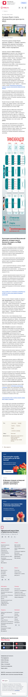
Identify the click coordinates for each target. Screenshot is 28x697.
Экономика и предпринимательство (6, 559)
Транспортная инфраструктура (5, 602)
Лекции (16, 619)
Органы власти (18, 571)
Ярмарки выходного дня (6, 600)
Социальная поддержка (20, 551)
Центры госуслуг (18, 554)
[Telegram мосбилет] (16, 625)
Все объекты (4, 604)
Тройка (13, 425)
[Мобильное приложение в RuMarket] (20, 647)
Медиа (2, 577)
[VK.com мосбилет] (19, 625)
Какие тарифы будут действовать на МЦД (11, 291)
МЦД (12, 428)
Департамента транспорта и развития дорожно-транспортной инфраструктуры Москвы (13, 87)
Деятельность (4, 570)
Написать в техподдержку (20, 590)
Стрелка (18, 425)
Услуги (16, 542)
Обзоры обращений (19, 597)
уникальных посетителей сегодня (12, 672)
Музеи (16, 617)
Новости (5, 11)
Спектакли (17, 612)
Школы (2, 598)
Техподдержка (5, 658)
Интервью (3, 573)
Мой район (4, 586)
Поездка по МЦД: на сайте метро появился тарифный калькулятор (13, 293)
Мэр (2, 567)
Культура (3, 554)
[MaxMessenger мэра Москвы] (2, 579)
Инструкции (17, 588)
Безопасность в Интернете (7, 621)
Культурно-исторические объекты (7, 593)
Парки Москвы (4, 620)
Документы (17, 575)
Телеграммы (4, 575)
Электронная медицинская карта (7, 617)
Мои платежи (18, 558)
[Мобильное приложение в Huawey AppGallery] (20, 643)
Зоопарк (16, 614)
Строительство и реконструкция (5, 552)
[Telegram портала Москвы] (8, 537)
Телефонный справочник (20, 595)
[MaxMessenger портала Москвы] (2, 537)
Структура (17, 570)
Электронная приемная (20, 593)
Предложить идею (19, 592)
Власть (16, 567)
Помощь (17, 586)
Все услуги (17, 553)
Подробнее (17, 690)
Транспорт (13, 433)
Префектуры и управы (20, 573)
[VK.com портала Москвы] (5, 537)
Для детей (17, 615)
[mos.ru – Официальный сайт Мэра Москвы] (5, 7)
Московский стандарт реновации (6, 628)
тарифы (19, 423)
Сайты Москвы (5, 660)
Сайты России (4, 662)
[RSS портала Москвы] (15, 537)
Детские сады (4, 596)
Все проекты (4, 631)
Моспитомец (4, 626)
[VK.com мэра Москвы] (5, 579)
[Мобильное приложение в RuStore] (7, 647)
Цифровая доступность (7, 655)
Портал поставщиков (6, 666)
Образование (4, 550)
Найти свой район (5, 588)
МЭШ (2, 615)
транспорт (13, 423)
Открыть (24, 2)
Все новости (7, 447)
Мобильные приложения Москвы (6, 613)
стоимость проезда (15, 430)
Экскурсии (17, 622)
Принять (14, 693)
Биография (3, 571)
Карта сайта (4, 668)
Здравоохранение (5, 545)
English (6, 680)
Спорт (2, 561)
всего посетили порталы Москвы (12, 674)
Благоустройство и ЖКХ (6, 556)
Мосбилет (17, 610)
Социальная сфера (5, 548)
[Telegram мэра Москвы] (8, 579)
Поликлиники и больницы (7, 595)
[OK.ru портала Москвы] (11, 537)
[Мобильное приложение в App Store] (7, 643)
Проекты (3, 610)
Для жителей (17, 545)
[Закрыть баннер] (1, 3)
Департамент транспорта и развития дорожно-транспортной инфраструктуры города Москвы (17, 438)
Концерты (17, 620)
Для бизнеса (17, 556)
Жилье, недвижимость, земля (20, 549)
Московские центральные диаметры (7, 624)
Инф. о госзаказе (5, 664)
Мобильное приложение (9, 639)
